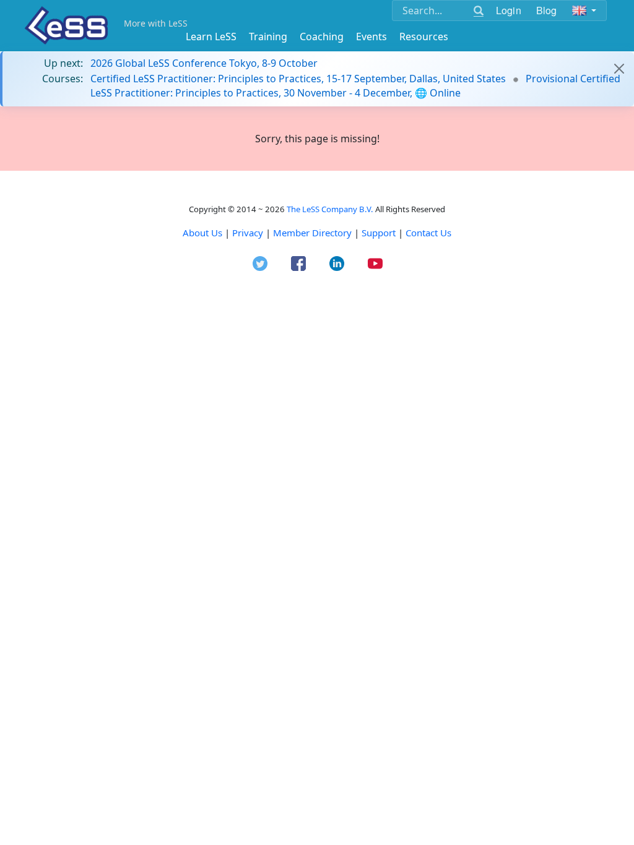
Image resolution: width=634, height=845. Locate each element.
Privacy (247, 232)
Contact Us (428, 232)
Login (508, 10)
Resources (423, 36)
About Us (202, 232)
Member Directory (312, 232)
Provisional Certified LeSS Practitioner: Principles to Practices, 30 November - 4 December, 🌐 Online (355, 85)
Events (371, 36)
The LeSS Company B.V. (330, 209)
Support (379, 232)
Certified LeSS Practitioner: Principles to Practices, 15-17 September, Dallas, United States (298, 78)
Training (268, 36)
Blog (546, 10)
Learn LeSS (211, 36)
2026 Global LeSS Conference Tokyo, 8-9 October (204, 63)
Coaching (322, 36)
